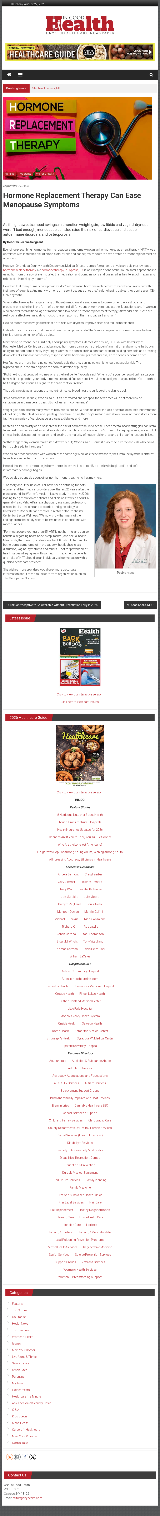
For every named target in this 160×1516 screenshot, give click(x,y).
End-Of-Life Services (67, 1180)
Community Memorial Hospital (94, 986)
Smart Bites (19, 1370)
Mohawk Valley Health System (80, 1016)
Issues (16, 1343)
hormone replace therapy (19, 270)
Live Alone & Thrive (24, 1356)
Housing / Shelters (60, 1232)
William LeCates (80, 956)
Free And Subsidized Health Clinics (80, 1195)
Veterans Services (93, 1262)
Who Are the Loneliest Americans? (80, 844)
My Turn (17, 1383)
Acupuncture (57, 1060)
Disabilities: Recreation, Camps (80, 1157)
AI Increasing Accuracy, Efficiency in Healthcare (80, 859)
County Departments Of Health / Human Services (80, 1128)
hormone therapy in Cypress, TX (62, 270)
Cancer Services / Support (80, 1113)
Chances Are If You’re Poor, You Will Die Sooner (80, 837)
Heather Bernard (91, 882)
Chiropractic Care (99, 1120)
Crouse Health (64, 993)
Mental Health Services (63, 1247)
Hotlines (91, 1224)
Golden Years (21, 1390)
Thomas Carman (66, 949)
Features (9, 173)
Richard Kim (70, 926)
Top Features (20, 1330)
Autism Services (95, 1083)
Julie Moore (91, 896)
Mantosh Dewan (68, 911)
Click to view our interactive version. (80, 694)
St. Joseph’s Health (59, 1038)
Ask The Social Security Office (31, 1403)
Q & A (15, 1409)
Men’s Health (20, 1423)
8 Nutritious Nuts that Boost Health (80, 814)
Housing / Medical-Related (95, 1232)
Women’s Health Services (80, 1269)
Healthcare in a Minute (26, 1396)
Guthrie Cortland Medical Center (80, 1001)
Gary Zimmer (66, 882)
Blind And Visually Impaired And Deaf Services (80, 1098)
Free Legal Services (71, 1202)
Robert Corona (66, 934)
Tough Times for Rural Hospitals (80, 822)
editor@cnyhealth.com (27, 1498)
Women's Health (45, 173)
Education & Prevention (80, 1165)
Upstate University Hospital (80, 1046)
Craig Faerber (93, 874)
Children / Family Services (66, 1120)
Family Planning (96, 1180)
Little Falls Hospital (80, 1008)
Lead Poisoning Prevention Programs (80, 1239)
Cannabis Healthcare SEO (91, 1105)
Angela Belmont (68, 874)
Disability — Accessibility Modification (80, 1150)
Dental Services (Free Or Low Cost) (80, 1135)
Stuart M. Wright (67, 941)
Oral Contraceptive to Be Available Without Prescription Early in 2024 (53, 605)
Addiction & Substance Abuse (91, 1060)
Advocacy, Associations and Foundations (80, 1075)
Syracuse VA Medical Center (95, 1038)
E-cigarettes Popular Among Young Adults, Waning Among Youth (80, 852)
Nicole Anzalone (94, 919)
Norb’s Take (20, 1443)
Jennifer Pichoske (89, 889)
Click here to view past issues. (80, 702)
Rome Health (60, 1031)
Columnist (19, 1317)
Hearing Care (65, 1217)
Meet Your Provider (24, 1436)
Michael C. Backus (67, 919)
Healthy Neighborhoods (94, 1210)
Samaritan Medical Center (91, 1031)
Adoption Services (80, 1068)
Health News (20, 1323)
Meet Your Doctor (23, 1350)
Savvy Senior (20, 1363)
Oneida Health (67, 1023)
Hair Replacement (61, 1210)
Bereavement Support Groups (80, 1090)
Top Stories (25, 173)
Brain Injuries (60, 1105)
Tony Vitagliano (93, 941)
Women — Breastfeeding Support (80, 1277)
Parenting (18, 1376)
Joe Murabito (69, 896)
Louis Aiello (94, 904)
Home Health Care (91, 1217)
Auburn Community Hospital (80, 971)
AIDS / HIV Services (66, 1083)
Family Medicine (80, 1187)
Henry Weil (65, 889)
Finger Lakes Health (92, 993)
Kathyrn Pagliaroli (69, 904)
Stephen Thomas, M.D (46, 88)
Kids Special (20, 1416)
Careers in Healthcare (26, 1429)
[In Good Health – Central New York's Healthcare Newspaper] (9, 75)
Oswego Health (92, 1023)
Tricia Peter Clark (94, 949)
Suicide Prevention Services (93, 1254)
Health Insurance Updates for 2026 (80, 829)
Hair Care (95, 1202)
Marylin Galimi (93, 911)
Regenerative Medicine (97, 1247)
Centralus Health (57, 986)
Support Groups (65, 1262)
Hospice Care (72, 1224)
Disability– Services (80, 1142)
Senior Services (59, 1254)
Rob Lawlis (91, 926)
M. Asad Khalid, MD (139, 605)
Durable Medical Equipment (80, 1172)
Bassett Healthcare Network (80, 978)
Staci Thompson (92, 934)
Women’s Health (22, 1337)
